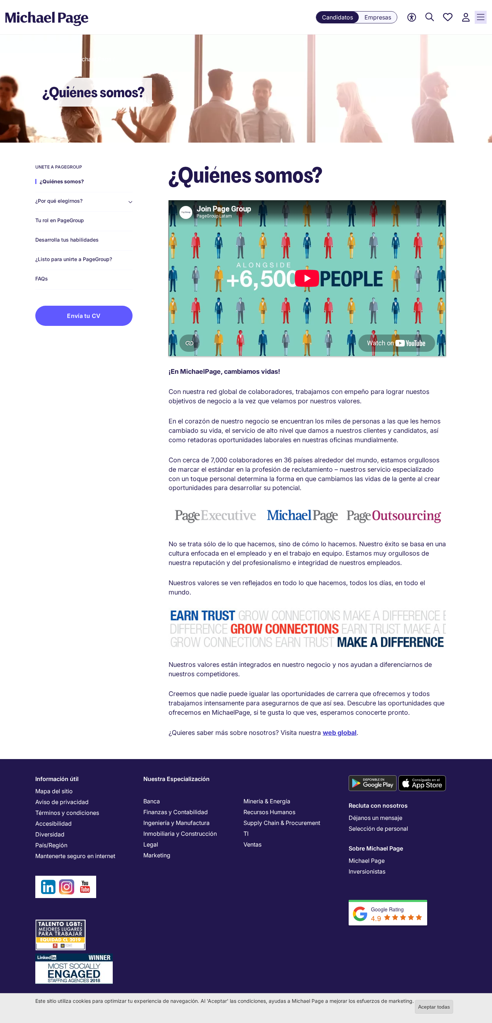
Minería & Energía (266, 801)
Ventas (252, 844)
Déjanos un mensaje (375, 817)
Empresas (377, 17)
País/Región (51, 845)
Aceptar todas (434, 1007)
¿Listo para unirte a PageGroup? (73, 259)
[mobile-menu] (481, 17)
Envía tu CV (83, 315)
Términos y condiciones (67, 812)
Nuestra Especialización (176, 778)
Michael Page (367, 860)
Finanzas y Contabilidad (175, 812)
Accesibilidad (53, 823)
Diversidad (49, 834)
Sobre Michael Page (376, 848)
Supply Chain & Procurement (281, 822)
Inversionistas (367, 871)
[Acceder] (466, 17)
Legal (150, 844)
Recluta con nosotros (378, 805)
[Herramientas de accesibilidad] (412, 17)
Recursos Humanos (269, 812)
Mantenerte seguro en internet (75, 856)
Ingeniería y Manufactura (176, 822)
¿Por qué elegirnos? (58, 200)
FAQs (41, 278)
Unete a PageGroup (58, 167)
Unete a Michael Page (82, 59)
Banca (151, 801)
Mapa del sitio (54, 791)
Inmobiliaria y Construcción (180, 833)
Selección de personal (378, 828)
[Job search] (429, 17)
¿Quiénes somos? (62, 181)
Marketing (156, 855)
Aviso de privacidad (62, 802)
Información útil (57, 778)
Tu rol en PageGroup (59, 220)
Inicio (42, 59)
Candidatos (337, 17)
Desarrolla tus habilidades (67, 239)
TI (246, 833)
